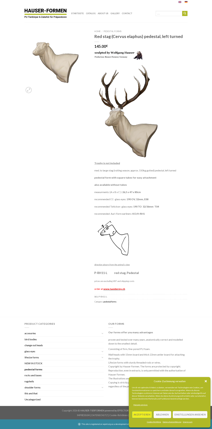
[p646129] (46, 13)
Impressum (187, 422)
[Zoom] (29, 90)
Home (97, 31)
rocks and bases (33, 375)
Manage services (140, 405)
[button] (205, 381)
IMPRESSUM (83, 415)
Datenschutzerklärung (172, 422)
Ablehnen (162, 414)
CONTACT (127, 13)
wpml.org (107, 424)
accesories (30, 333)
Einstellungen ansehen (190, 414)
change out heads (34, 345)
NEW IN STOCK (33, 363)
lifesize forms (32, 357)
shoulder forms (33, 387)
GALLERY (115, 13)
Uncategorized (33, 399)
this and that (31, 393)
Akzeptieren (142, 414)
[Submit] (184, 13)
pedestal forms (113, 31)
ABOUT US (103, 13)
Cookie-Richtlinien (118, 415)
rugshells (29, 381)
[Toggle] (102, 333)
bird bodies (31, 339)
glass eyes (30, 351)
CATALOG (91, 13)
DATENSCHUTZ (99, 415)
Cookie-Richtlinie (154, 422)
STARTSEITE (77, 13)
